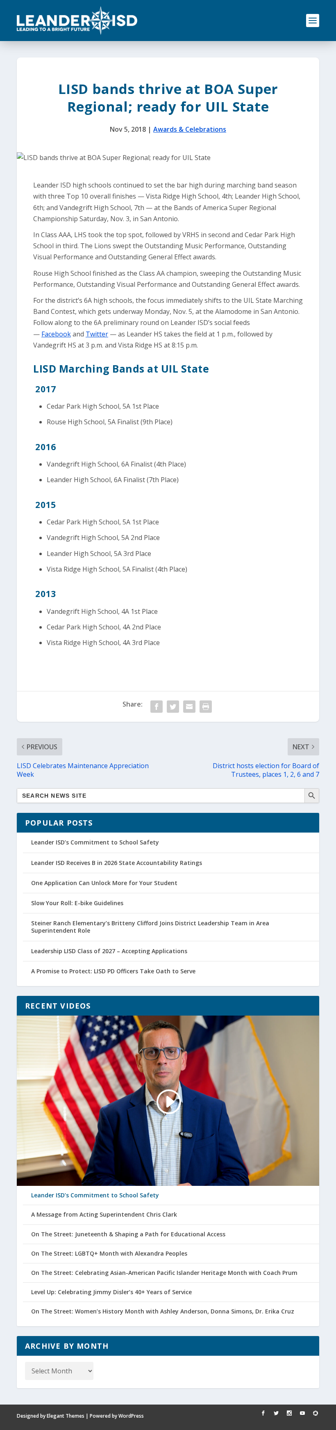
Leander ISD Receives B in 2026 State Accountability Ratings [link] (116, 863)
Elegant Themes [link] (65, 1415)
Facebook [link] (56, 334)
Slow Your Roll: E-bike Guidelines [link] (77, 903)
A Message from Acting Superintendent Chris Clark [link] (104, 1214)
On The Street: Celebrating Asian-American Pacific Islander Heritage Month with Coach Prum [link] (164, 1273)
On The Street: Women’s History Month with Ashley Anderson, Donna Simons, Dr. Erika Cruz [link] (162, 1311)
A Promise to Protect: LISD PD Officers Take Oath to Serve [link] (113, 971)
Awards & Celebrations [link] (189, 129)
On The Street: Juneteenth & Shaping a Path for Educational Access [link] (128, 1234)
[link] (77, 20)
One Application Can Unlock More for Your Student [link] (104, 883)
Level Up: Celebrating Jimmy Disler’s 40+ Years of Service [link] (111, 1292)
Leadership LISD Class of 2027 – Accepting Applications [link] (109, 951)
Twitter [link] (97, 334)
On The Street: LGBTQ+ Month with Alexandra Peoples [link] (109, 1253)
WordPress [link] (131, 1415)
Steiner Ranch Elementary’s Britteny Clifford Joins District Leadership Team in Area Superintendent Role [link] (150, 926)
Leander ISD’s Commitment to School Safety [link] (95, 842)
